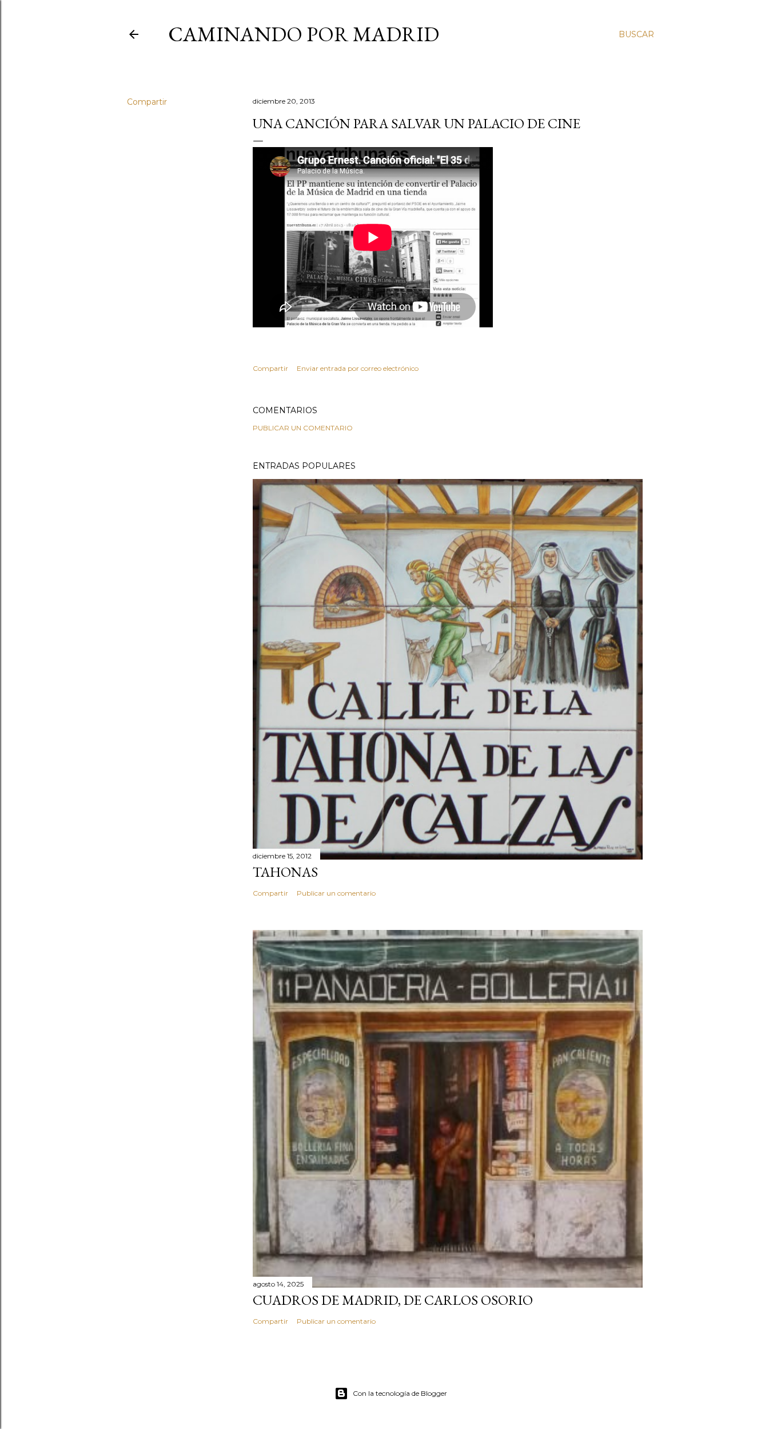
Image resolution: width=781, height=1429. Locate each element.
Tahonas (285, 872)
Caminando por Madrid (303, 34)
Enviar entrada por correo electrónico (358, 368)
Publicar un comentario (303, 427)
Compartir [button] (147, 102)
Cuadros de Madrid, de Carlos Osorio (393, 1300)
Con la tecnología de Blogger (400, 1393)
